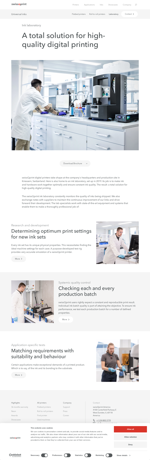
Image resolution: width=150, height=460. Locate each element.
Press (65, 411)
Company (127, 5)
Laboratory (113, 14)
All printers (41, 403)
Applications (89, 5)
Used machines (43, 419)
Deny (130, 445)
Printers (76, 5)
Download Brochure (72, 163)
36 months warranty (19, 407)
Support (66, 407)
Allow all (130, 429)
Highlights (15, 403)
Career (66, 415)
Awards (14, 415)
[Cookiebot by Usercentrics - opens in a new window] (15, 455)
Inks (101, 5)
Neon (13, 411)
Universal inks (19, 14)
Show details (122, 455)
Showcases (113, 5)
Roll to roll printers (97, 14)
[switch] (67, 455)
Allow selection (130, 437)
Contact (96, 403)
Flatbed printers (79, 14)
